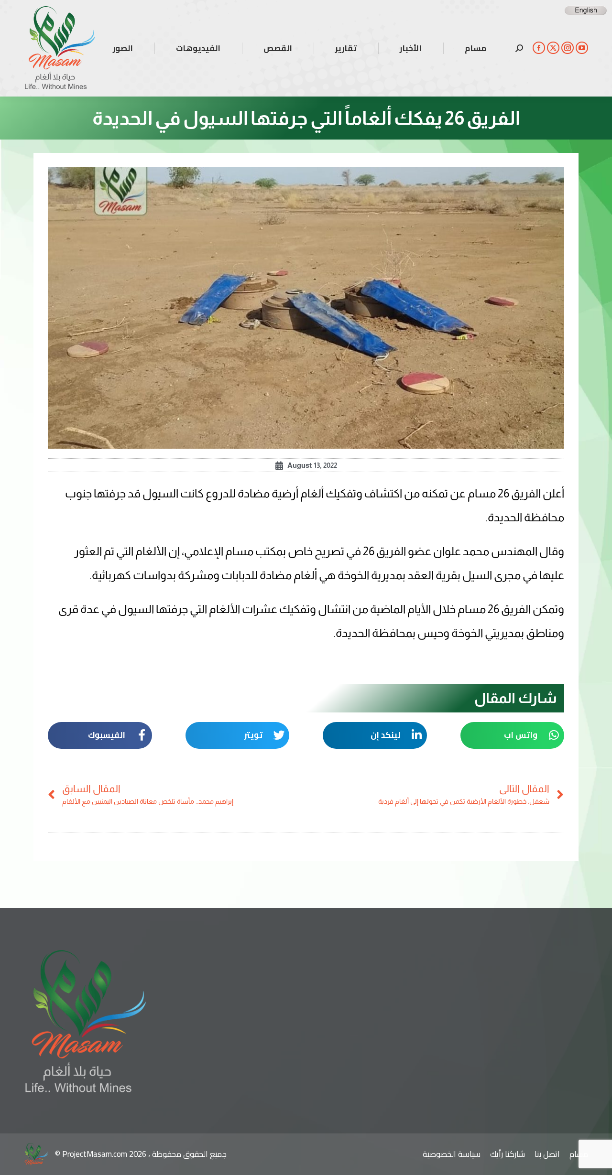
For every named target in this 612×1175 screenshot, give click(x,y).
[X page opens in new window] (553, 48)
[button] (512, 735)
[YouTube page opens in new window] (582, 48)
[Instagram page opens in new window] (567, 48)
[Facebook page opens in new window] (539, 48)
